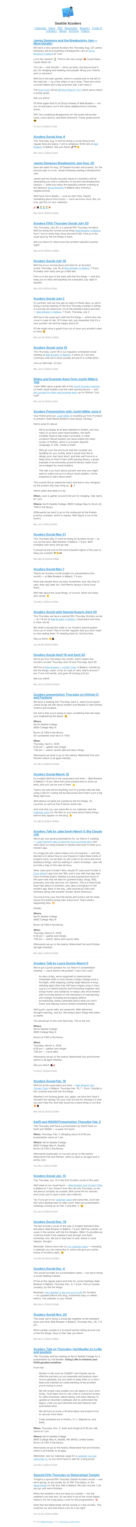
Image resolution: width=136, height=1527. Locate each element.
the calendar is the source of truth (63, 1292)
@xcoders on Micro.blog (70, 1522)
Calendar (40, 28)
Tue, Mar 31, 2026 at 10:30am (46, 764)
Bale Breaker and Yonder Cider (86, 1185)
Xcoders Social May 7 (48, 569)
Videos (85, 31)
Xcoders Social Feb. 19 (49, 1081)
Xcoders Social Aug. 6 (49, 136)
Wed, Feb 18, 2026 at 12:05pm (46, 1111)
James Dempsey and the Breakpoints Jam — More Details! (65, 42)
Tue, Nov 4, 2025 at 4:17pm (45, 1465)
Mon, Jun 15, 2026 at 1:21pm (45, 401)
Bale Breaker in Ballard (88, 230)
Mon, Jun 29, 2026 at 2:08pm (46, 337)
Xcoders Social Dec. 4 (49, 1268)
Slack (51, 28)
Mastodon (71, 28)
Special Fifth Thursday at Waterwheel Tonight (66, 1475)
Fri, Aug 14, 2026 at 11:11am (45, 126)
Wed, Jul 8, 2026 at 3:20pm (45, 288)
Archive (74, 31)
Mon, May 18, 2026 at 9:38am (46, 559)
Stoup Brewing (56, 187)
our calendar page (78, 1246)
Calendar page (41, 812)
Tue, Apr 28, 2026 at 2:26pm (45, 644)
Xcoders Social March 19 (51, 774)
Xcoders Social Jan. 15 (49, 1176)
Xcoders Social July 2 (48, 298)
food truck (44, 89)
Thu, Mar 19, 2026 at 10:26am (46, 821)
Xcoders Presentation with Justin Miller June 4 (67, 411)
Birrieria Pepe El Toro (69, 89)
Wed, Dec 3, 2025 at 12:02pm (46, 1304)
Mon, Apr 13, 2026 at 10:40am (46, 684)
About (63, 31)
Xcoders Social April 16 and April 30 (59, 655)
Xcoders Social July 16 (49, 261)
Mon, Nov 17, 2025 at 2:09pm (46, 1339)
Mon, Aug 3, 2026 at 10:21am (46, 213)
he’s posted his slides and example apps (55, 392)
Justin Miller (63, 415)
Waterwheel (39, 1485)
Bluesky (85, 28)
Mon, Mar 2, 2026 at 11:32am (45, 953)
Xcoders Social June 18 (50, 347)
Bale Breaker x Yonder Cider (60, 667)
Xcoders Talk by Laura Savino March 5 (60, 963)
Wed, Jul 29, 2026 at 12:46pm (46, 250)
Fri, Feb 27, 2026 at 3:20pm (45, 1071)
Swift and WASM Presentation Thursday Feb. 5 (67, 1122)
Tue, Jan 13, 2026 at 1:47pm (45, 1211)
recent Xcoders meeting (86, 386)
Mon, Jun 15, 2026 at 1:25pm (45, 369)
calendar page (64, 1199)
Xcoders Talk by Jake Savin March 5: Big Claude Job (67, 832)
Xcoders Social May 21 (49, 534)
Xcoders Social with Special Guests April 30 (65, 612)
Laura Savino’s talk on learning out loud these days (64, 841)
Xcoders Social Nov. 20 (50, 1314)
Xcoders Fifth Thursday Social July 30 (61, 223)
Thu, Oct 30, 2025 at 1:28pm (45, 1514)
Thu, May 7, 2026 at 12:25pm (45, 601)
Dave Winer (39, 873)
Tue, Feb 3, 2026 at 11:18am (45, 1166)
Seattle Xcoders (46, 1522)
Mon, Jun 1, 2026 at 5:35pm (45, 524)
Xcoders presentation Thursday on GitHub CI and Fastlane (66, 696)
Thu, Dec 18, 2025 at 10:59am (46, 1258)
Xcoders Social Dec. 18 (49, 1221)
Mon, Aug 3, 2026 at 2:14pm (45, 153)
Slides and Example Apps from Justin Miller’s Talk (65, 380)
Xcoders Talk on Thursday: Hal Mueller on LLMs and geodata (67, 1350)
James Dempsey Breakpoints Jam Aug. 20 (63, 163)
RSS (60, 28)
